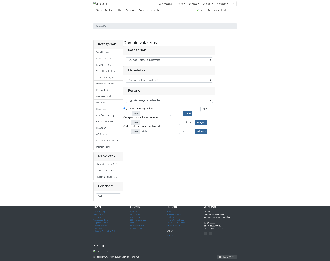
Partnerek (143, 10)
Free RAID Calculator (176, 222)
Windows (100, 102)
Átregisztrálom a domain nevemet (141, 117)
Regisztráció (213, 10)
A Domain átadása (105, 170)
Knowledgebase (137, 225)
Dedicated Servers (105, 83)
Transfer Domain (100, 225)
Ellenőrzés (188, 113)
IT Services (101, 109)
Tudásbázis (131, 10)
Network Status (136, 228)
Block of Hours (136, 214)
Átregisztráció (202, 122)
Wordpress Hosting (101, 220)
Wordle (170, 235)
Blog (132, 222)
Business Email (103, 96)
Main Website (165, 3)
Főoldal (99, 10)
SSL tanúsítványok (105, 77)
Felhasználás (202, 131)
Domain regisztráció (106, 164)
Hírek (120, 10)
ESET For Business (138, 220)
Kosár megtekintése (106, 176)
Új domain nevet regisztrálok (139, 108)
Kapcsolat (155, 10)
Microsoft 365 (103, 90)
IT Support (101, 127)
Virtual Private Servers (107, 71)
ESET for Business (104, 58)
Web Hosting (102, 52)
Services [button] (193, 3)
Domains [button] (207, 3)
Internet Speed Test (175, 220)
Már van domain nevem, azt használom (144, 126)
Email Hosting (99, 211)
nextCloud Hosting (105, 115)
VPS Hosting (98, 217)
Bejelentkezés (227, 10)
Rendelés (109, 10)
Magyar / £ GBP (228, 257)
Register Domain (100, 222)
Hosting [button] (179, 3)
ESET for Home (103, 64)
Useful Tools (172, 217)
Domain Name (103, 146)
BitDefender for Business (108, 140)
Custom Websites (104, 121)
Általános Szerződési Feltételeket (107, 231)
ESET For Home (136, 217)
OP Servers (101, 134)
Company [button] (221, 3)
